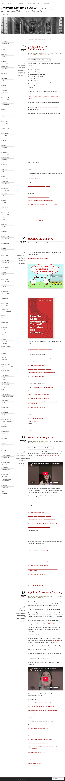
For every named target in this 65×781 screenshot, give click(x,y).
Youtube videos (42, 442)
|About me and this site (43, 3)
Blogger (20, 253)
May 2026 (4, 56)
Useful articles (5, 467)
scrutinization (22, 621)
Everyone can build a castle (19, 7)
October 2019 (5, 241)
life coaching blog (5, 382)
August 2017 (4, 284)
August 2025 (4, 78)
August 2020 (4, 219)
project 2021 (4, 440)
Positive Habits (5, 433)
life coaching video (6, 384)
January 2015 (5, 305)
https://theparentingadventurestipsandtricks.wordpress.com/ (41, 372)
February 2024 (5, 121)
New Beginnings (5, 409)
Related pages (50, 242)
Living (3, 387)
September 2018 (5, 267)
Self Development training (7, 452)
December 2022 (5, 154)
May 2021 (4, 200)
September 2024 (5, 104)
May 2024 (4, 114)
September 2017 (5, 281)
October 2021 (5, 188)
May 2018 (4, 274)
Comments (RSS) (5, 43)
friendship (4, 353)
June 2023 (4, 140)
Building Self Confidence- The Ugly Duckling (38, 258)
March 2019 (4, 253)
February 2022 (5, 178)
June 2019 (4, 245)
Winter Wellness (5, 476)
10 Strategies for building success (37, 48)
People (3, 414)
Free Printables (11, 3)
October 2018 (5, 265)
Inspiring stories (5, 375)
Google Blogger (22, 258)
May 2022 (4, 171)
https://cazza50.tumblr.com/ (34, 178)
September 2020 (5, 217)
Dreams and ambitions (7, 421)
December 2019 (5, 236)
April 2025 (4, 87)
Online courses (5, 412)
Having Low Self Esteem (42, 437)
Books (3, 3)
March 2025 (4, 90)
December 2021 (5, 183)
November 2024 (5, 99)
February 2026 (5, 63)
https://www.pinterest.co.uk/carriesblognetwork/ (39, 186)
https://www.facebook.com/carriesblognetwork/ (38, 197)
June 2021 (4, 197)
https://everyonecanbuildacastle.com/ (36, 365)
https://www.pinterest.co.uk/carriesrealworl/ (38, 550)
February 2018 (5, 279)
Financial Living (5, 348)
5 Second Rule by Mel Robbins (50, 624)
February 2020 (5, 233)
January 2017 (5, 291)
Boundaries (4, 320)
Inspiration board (35, 54)
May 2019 (4, 248)
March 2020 (4, 231)
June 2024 (4, 111)
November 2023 (5, 128)
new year (5, 343)
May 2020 (4, 226)
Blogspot (23, 253)
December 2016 (5, 293)
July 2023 (4, 138)
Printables (4, 436)
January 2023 (5, 152)
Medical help (4, 391)
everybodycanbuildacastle (21, 613)
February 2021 (5, 207)
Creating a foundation (21, 453)
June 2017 (4, 286)
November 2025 (5, 71)
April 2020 (4, 229)
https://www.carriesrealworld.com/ (35, 508)
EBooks (3, 336)
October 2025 (5, 73)
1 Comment (60, 596)
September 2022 (5, 162)
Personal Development (45, 54)
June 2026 (4, 54)
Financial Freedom (6, 346)
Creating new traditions (6, 332)
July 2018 (4, 272)
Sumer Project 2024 (6, 455)
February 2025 (5, 92)
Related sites (21, 3)
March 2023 (4, 147)
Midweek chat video (6, 394)
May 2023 (4, 142)
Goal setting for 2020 (21, 615)
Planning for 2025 (5, 431)
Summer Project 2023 (6, 462)
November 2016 (5, 296)
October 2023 (5, 130)
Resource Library (31, 3)
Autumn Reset (5, 315)
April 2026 (4, 59)
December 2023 (5, 126)
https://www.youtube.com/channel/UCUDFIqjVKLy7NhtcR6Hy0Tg (43, 358)
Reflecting (4, 443)
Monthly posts (5, 405)
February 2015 (5, 303)
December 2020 (5, 212)
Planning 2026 (5, 428)
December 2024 (5, 97)
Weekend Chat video (6, 469)
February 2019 (5, 255)
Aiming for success (21, 65)
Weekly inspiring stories (7, 471)
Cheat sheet (4, 327)
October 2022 (5, 159)
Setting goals (23, 465)
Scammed (4, 450)
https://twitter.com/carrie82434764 (36, 220)
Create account (5, 493)
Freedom (4, 351)
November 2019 (5, 238)
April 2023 (4, 145)
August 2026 (4, 49)
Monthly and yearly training (7, 396)
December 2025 (5, 68)
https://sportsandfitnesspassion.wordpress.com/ (39, 527)
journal (4, 379)
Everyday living (47, 53)
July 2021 (4, 195)
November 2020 (5, 214)
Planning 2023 (5, 424)
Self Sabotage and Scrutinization (52, 455)
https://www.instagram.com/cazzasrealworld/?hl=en (40, 561)
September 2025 (5, 75)
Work (3, 482)
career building (5, 322)
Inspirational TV (5, 372)
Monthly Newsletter (6, 402)
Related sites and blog (40, 238)
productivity (4, 438)
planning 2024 (5, 426)
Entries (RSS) (5, 41)
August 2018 (4, 269)
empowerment (5, 339)
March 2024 (4, 118)
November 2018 (5, 262)
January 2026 (5, 66)
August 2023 (4, 135)
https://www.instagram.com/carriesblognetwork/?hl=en (40, 200)
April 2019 (4, 250)
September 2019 (5, 243)
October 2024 (5, 102)
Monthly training (5, 407)
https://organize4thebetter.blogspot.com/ (37, 376)
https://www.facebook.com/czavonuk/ (36, 209)
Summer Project (5, 457)
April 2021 (4, 202)
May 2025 (4, 85)
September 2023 (5, 133)
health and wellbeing (6, 364)
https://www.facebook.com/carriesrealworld (38, 565)
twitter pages (23, 263)
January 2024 (5, 123)
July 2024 (4, 109)
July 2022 (4, 166)
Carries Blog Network (38, 53)
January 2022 (5, 181)
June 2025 (4, 83)
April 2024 (4, 116)
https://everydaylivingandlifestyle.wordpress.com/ (39, 369)
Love (3, 389)
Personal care (5, 417)
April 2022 (4, 174)
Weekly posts (5, 474)
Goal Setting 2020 (56, 640)
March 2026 (4, 61)
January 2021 (5, 209)
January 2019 (5, 257)
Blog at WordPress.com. (20, 779)
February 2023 (5, 150)
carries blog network (21, 608)
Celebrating (4, 324)
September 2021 (5, 190)
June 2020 (4, 224)
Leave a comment (59, 53)
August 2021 (4, 193)
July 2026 (4, 51)
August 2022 (4, 164)
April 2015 (4, 300)
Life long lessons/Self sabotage (45, 592)
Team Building (5, 464)
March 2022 (4, 176)
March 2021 (4, 205)
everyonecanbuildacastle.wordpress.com (24, 458)
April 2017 (4, 288)
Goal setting (47, 596)
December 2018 (5, 260)
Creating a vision (5, 329)
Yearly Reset (4, 485)
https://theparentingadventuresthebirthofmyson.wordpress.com (42, 523)
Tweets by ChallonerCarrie (34, 421)
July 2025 (4, 80)
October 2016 (5, 298)
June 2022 (4, 169)
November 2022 (5, 157)
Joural (3, 377)
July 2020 (4, 221)
